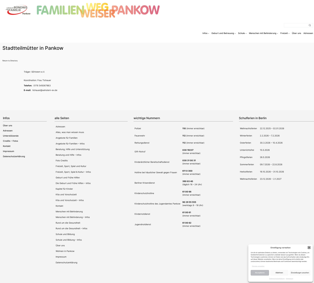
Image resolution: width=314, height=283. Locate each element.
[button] (309, 247)
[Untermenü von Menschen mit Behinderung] (277, 33)
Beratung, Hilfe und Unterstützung (73, 149)
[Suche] (310, 25)
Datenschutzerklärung (277, 278)
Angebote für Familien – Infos (70, 143)
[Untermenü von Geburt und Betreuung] (235, 33)
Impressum (289, 278)
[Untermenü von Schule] (246, 33)
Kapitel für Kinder (64, 189)
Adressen (60, 126)
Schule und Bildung (65, 234)
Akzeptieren (260, 273)
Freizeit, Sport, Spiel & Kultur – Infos (73, 172)
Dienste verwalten (258, 266)
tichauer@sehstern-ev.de (44, 90)
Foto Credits (62, 160)
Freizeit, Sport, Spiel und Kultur (71, 166)
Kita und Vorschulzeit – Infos (70, 200)
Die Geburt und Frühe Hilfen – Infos (73, 183)
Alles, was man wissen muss (70, 132)
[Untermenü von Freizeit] (289, 33)
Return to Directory (10, 61)
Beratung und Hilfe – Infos (68, 155)
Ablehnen (279, 273)
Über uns (60, 245)
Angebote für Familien (67, 138)
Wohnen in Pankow (65, 251)
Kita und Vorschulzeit (66, 194)
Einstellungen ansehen (300, 273)
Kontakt (59, 206)
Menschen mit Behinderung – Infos (73, 217)
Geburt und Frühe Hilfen (68, 177)
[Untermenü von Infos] (208, 33)
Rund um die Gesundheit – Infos (71, 228)
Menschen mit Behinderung (69, 211)
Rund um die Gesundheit (68, 223)
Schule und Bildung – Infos (69, 240)
